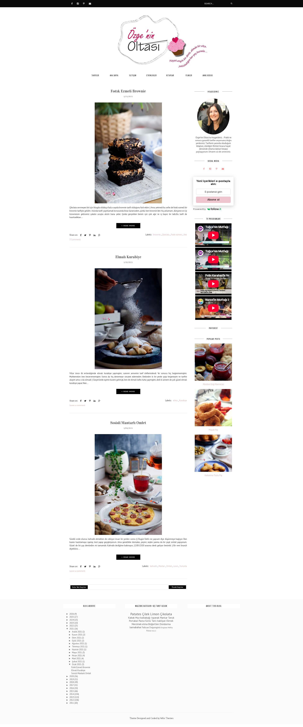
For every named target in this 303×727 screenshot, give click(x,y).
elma (175, 400)
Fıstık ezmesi (176, 234)
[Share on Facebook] (80, 235)
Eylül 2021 (77, 640)
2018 (71, 682)
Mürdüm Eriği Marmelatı (213, 384)
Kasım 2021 (77, 634)
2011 (71, 703)
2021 (71, 628)
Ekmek (169, 620)
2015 (71, 691)
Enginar (164, 627)
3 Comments (75, 239)
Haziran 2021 (78, 649)
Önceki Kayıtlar (177, 587)
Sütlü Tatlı (151, 620)
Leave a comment (77, 405)
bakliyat (161, 620)
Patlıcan (145, 627)
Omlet (169, 566)
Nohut (154, 631)
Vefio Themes (166, 718)
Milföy (170, 627)
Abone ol (213, 199)
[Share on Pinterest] (90, 235)
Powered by (199, 209)
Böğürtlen (153, 624)
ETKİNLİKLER (151, 75)
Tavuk (171, 617)
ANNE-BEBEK (208, 75)
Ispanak (155, 617)
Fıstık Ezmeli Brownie (128, 91)
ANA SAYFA (114, 75)
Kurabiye (183, 400)
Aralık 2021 (77, 631)
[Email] (90, 3)
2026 (71, 614)
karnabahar (135, 627)
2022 (71, 625)
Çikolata (165, 234)
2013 (71, 697)
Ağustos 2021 (78, 643)
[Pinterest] (83, 3)
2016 (71, 688)
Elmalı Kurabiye (128, 257)
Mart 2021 (76, 658)
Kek (185, 234)
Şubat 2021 (77, 661)
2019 (71, 679)
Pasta (142, 620)
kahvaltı (153, 566)
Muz (137, 617)
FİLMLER (189, 75)
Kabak (131, 617)
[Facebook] (71, 3)
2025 (71, 617)
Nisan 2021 (77, 655)
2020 (71, 676)
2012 (71, 700)
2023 (71, 623)
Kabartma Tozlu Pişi (213, 475)
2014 (71, 694)
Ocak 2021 (77, 664)
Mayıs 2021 (77, 652)
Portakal (133, 620)
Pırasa (148, 630)
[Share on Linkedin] (94, 235)
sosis (175, 566)
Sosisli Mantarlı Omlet (128, 423)
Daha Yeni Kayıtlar (79, 587)
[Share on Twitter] (85, 235)
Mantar (162, 566)
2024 (71, 620)
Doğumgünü (154, 627)
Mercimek (137, 624)
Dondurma (165, 624)
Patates (135, 614)
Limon (154, 614)
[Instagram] (78, 3)
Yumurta (183, 566)
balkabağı (145, 617)
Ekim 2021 (77, 637)
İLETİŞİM (133, 75)
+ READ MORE (128, 226)
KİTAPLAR (170, 75)
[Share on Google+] (99, 235)
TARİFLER (95, 75)
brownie (156, 234)
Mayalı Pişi (213, 430)
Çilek (145, 614)
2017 (71, 685)
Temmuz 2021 (78, 646)
